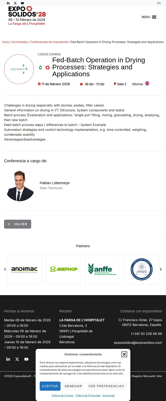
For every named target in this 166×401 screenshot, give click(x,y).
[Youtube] (22, 3)
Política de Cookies (62, 395)
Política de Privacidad (88, 395)
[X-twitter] (15, 3)
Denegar (73, 386)
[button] (124, 354)
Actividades (20, 42)
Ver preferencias (106, 386)
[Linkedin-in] (8, 3)
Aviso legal (108, 395)
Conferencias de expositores (49, 42)
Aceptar (50, 386)
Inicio (5, 42)
